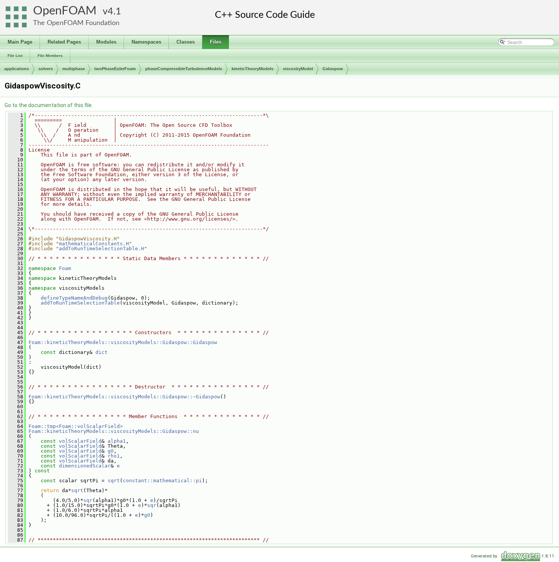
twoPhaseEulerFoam (115, 68)
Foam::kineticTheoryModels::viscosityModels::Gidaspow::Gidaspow (123, 342)
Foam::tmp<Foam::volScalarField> (76, 426)
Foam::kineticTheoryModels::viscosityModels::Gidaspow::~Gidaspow (124, 396)
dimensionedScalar (85, 466)
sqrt (114, 480)
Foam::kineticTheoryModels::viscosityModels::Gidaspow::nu (114, 431)
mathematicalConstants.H (94, 243)
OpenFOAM (65, 11)
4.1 (114, 11)
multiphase (73, 68)
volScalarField (80, 441)
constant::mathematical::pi (162, 480)
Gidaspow (332, 68)
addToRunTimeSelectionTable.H (101, 248)
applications (16, 68)
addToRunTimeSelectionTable (80, 303)
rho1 (114, 456)
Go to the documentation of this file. (49, 105)
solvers (45, 68)
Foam (65, 268)
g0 (111, 451)
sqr (87, 500)
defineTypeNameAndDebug (74, 298)
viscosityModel (298, 68)
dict (101, 352)
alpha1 (117, 441)
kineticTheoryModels (252, 68)
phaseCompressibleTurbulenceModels (183, 68)
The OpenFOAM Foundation (76, 23)
